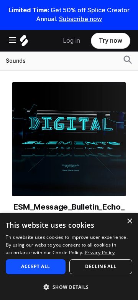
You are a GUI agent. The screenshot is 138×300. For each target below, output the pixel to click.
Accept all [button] (35, 266)
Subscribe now (80, 19)
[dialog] (69, 256)
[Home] (24, 42)
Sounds (16, 61)
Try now (110, 40)
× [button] (129, 221)
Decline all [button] (100, 266)
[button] (69, 286)
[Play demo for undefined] (69, 139)
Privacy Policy (100, 252)
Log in (71, 40)
